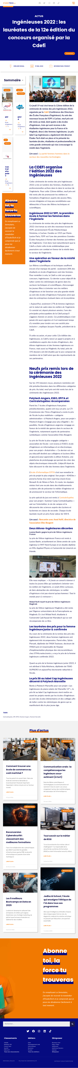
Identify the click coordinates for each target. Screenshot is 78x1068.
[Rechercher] (72, 1024)
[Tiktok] (58, 3)
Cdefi (46, 112)
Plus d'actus (39, 730)
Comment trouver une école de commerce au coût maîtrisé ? (18, 769)
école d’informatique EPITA (42, 472)
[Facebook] (40, 3)
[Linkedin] (54, 3)
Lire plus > (10, 792)
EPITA (17, 717)
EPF (14, 717)
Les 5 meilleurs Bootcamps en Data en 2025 (18, 902)
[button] (22, 80)
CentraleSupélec (66, 498)
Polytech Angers (24, 717)
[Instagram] (49, 3)
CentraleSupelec (8, 717)
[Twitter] (44, 3)
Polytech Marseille (35, 717)
